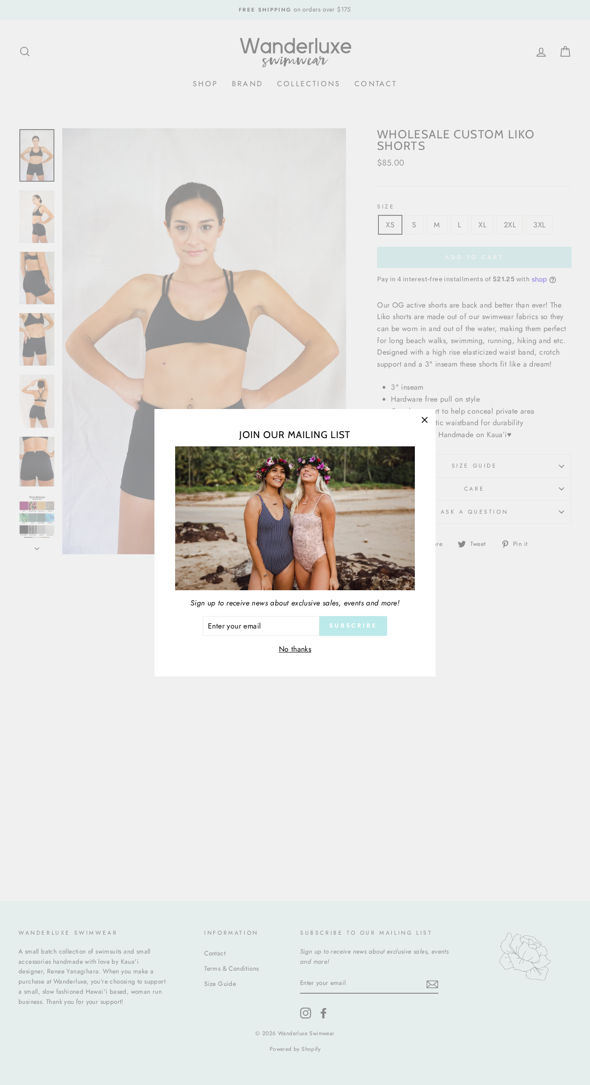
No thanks (295, 649)
